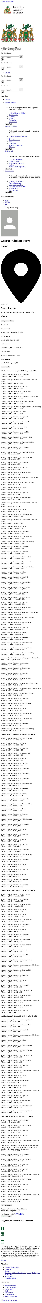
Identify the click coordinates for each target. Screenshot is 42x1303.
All (6, 204)
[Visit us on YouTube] (2, 1243)
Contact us (8, 1269)
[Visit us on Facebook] (2, 1229)
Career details (5, 367)
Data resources (9, 1294)
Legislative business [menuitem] (11, 126)
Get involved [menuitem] (9, 151)
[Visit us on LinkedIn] (2, 1235)
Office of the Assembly (12, 1267)
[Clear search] (21, 57)
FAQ (6, 1291)
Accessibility (9, 1276)
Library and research (11, 1287)
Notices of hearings (11, 1296)
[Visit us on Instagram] (2, 1226)
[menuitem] (18, 113)
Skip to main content (7, 1)
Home (6, 201)
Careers (7, 1271)
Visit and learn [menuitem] (9, 171)
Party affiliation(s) (7, 1205)
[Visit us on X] (2, 1231)
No (23, 1214)
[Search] (2, 59)
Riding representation (7, 321)
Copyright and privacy (10, 1300)
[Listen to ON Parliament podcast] (2, 1237)
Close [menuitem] (7, 124)
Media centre (9, 1292)
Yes (18, 1214)
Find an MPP (9, 1289)
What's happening (10, 1278)
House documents (10, 1285)
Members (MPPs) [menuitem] (10, 102)
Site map (3, 1260)
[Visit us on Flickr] (2, 1239)
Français (7, 73)
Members (7, 202)
